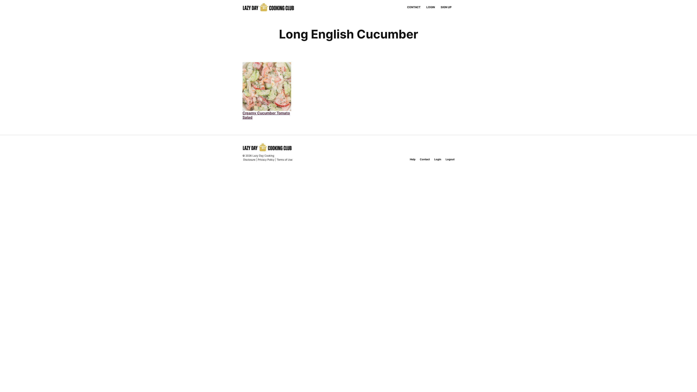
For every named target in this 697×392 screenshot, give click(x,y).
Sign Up (446, 7)
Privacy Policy (266, 159)
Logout (450, 159)
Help (412, 159)
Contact (414, 7)
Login (430, 7)
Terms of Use (284, 159)
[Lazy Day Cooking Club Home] (271, 7)
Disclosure (249, 159)
